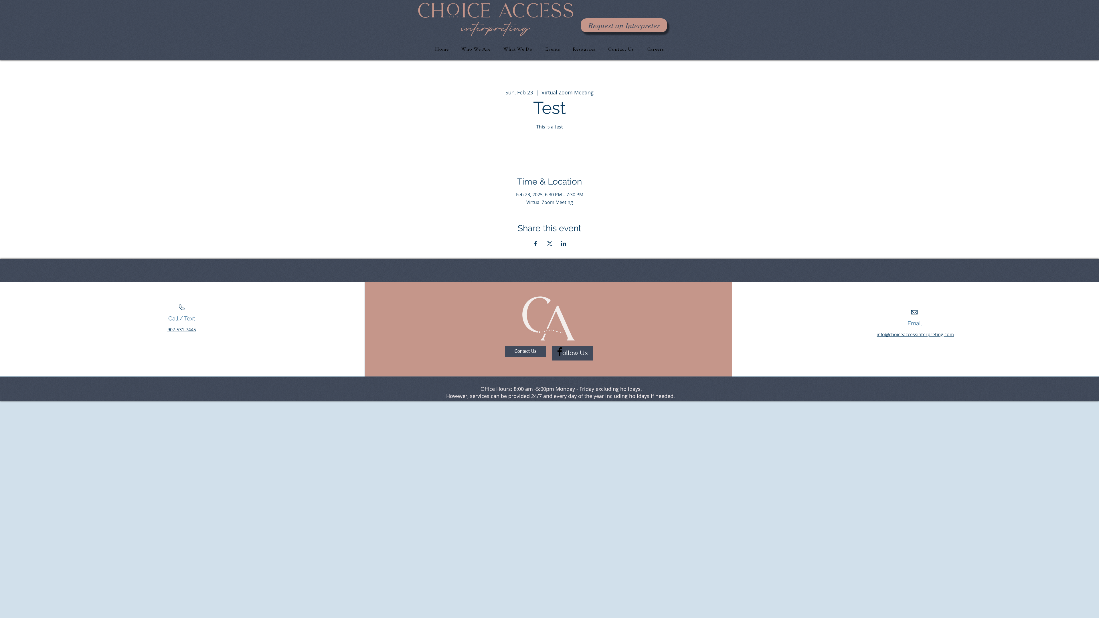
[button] (621, 49)
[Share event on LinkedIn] (563, 243)
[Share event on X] (549, 243)
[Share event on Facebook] (535, 243)
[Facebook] (559, 351)
